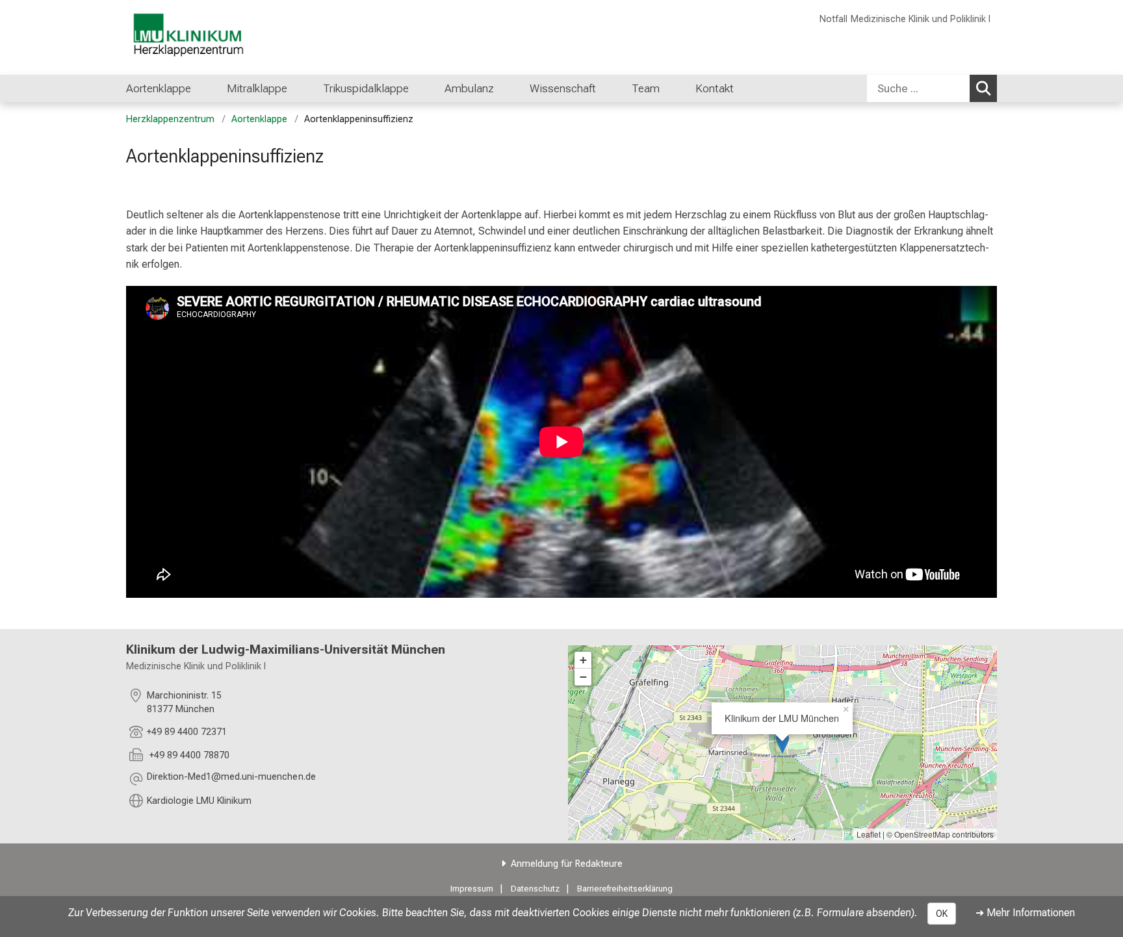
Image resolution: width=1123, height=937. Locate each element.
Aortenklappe (259, 119)
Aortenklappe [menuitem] (158, 88)
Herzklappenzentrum (170, 119)
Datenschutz (535, 888)
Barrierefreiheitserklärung (625, 888)
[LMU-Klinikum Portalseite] (204, 37)
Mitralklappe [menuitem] (257, 88)
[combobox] (932, 88)
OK (942, 913)
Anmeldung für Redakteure (567, 863)
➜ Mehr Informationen (1025, 912)
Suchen (983, 88)
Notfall (833, 19)
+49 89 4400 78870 (188, 755)
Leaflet (869, 834)
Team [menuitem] (646, 88)
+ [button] (583, 660)
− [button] (583, 677)
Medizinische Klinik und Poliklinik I (920, 19)
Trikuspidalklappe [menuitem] (366, 88)
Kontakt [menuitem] (714, 88)
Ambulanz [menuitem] (469, 88)
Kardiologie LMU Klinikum (199, 800)
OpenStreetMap (922, 834)
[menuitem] (204, 88)
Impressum (471, 888)
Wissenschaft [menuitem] (563, 88)
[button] (231, 779)
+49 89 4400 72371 (187, 732)
